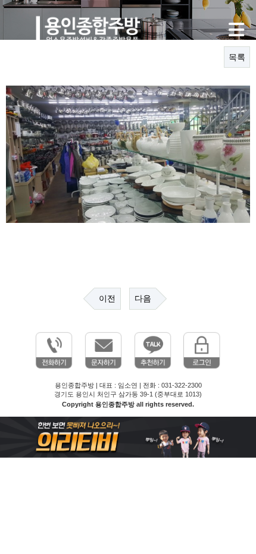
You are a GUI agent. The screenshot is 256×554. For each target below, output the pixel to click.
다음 (143, 298)
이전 (107, 298)
